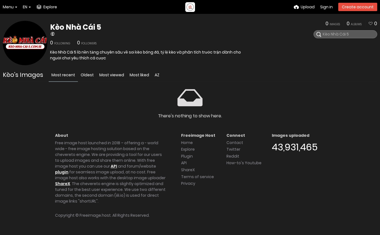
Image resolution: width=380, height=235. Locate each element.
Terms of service (197, 177)
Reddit (232, 156)
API (114, 166)
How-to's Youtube (243, 163)
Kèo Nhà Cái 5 (75, 27)
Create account (358, 7)
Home (187, 142)
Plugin (187, 156)
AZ (157, 75)
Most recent (63, 75)
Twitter (233, 149)
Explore (188, 149)
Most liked (139, 75)
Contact (234, 142)
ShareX (62, 183)
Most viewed (111, 75)
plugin (61, 172)
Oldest (87, 75)
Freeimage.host (95, 215)
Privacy (188, 183)
